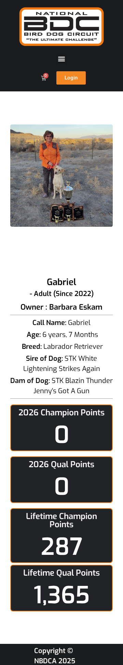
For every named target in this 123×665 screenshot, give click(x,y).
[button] (61, 58)
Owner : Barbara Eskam (61, 307)
